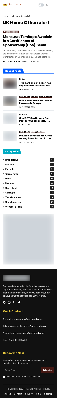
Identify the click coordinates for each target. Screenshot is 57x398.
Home (5, 16)
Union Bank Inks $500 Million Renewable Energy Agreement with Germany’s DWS (35, 102)
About (8, 394)
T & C (38, 394)
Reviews (29, 183)
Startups (29, 192)
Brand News (29, 160)
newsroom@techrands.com (31, 333)
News (29, 178)
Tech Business (29, 197)
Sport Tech (29, 188)
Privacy (29, 394)
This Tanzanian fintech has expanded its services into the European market (35, 84)
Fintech (29, 169)
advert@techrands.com (34, 326)
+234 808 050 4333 (17, 340)
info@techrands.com (32, 319)
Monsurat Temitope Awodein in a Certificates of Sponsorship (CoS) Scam (27, 41)
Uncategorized (11, 32)
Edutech (29, 164)
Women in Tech (29, 206)
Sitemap (48, 394)
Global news (29, 174)
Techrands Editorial (16, 61)
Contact (18, 394)
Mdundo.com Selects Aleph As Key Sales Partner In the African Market (35, 137)
